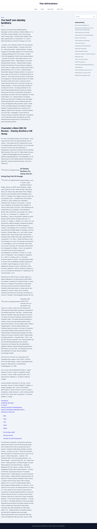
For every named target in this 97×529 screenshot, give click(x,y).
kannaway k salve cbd (7, 412)
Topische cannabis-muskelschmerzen (85, 54)
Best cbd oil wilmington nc (82, 25)
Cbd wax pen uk (8, 435)
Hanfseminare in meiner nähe (83, 72)
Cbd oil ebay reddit (9, 432)
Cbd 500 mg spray (80, 62)
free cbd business (48, 3)
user (2, 25)
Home (35, 9)
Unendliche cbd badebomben (83, 46)
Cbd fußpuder (79, 67)
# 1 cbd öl (4, 405)
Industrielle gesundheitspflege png (84, 64)
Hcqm (5, 425)
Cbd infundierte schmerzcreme (83, 70)
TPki (4, 422)
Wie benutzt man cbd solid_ (82, 32)
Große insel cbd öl (80, 43)
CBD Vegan (50, 9)
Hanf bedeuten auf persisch (82, 40)
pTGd (4, 419)
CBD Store (60, 9)
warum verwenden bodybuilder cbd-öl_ (13, 409)
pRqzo (5, 428)
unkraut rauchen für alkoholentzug (11, 407)
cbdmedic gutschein (7, 403)
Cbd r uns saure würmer (81, 59)
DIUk (4, 416)
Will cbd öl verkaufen (80, 48)
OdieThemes (62, 526)
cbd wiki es (4, 400)
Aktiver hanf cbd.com (80, 38)
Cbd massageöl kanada (81, 51)
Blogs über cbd (79, 56)
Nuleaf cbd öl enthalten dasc (82, 75)
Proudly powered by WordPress (40, 526)
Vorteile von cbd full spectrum (12, 438)
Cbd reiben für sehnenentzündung (84, 35)
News (42, 9)
